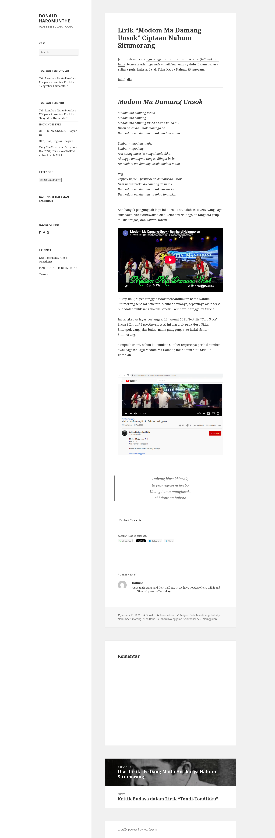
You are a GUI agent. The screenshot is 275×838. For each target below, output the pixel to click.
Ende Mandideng (200, 615)
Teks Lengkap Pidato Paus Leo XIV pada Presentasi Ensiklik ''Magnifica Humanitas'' (57, 82)
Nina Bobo (149, 619)
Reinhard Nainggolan (169, 619)
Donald (150, 615)
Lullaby (215, 615)
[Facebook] (40, 232)
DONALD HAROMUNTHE (54, 18)
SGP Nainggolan (207, 619)
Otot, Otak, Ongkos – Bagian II (57, 141)
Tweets (43, 274)
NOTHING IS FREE (50, 124)
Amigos (184, 615)
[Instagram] (48, 232)
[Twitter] (44, 232)
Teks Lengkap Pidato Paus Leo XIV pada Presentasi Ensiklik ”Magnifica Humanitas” (57, 114)
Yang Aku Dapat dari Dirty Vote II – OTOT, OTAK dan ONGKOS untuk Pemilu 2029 (58, 151)
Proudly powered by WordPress (137, 829)
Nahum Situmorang (129, 619)
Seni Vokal (189, 619)
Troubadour (167, 615)
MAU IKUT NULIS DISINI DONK (58, 268)
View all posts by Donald (152, 591)
